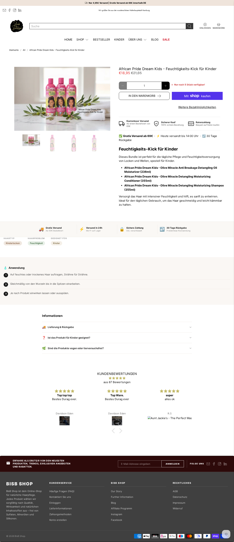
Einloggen (55, 502)
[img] (117, 378)
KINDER (119, 39)
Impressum (179, 502)
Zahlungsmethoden (60, 514)
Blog (113, 502)
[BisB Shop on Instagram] (14, 10)
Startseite (14, 50)
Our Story (116, 491)
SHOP (80, 39)
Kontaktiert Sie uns (60, 496)
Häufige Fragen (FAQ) (61, 491)
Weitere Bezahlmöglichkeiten (197, 107)
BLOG (154, 39)
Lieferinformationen (60, 508)
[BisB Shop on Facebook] (9, 10)
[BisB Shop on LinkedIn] (19, 10)
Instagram (116, 514)
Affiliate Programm (121, 508)
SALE (166, 39)
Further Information (122, 496)
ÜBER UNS (135, 39)
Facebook (116, 519)
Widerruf (178, 508)
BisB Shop (19, 483)
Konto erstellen (58, 519)
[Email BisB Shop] (4, 10)
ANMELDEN (173, 464)
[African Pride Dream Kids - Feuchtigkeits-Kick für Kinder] (62, 99)
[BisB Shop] (16, 26)
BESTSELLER (101, 39)
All (24, 50)
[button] (114, 430)
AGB (175, 491)
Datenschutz (180, 496)
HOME (68, 39)
